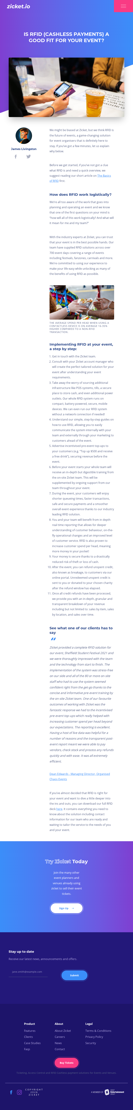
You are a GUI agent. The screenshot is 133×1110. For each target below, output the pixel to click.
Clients (28, 1037)
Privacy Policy (94, 1037)
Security (90, 1043)
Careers (60, 1037)
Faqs (27, 1049)
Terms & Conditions (98, 1031)
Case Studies (32, 1043)
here (59, 809)
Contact (60, 1049)
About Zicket (63, 1031)
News (58, 1043)
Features (30, 1031)
